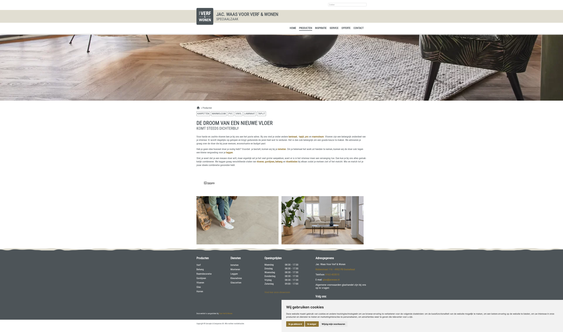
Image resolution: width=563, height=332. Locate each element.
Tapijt (261, 113)
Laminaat (249, 113)
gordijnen (269, 161)
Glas (198, 286)
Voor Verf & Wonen (225, 313)
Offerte (346, 27)
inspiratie (321, 27)
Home (293, 27)
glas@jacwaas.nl (331, 279)
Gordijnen (201, 278)
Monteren (235, 269)
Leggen (234, 273)
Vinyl (239, 113)
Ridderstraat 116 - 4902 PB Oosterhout (335, 269)
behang (279, 161)
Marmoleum (219, 113)
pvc (306, 136)
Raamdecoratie (204, 273)
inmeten (282, 149)
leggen (229, 152)
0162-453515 (332, 274)
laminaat (293, 136)
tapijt (301, 136)
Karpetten (203, 113)
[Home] (198, 108)
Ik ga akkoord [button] (295, 324)
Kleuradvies (236, 278)
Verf (198, 264)
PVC (231, 113)
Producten (305, 27)
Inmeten (234, 264)
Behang (200, 269)
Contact (358, 27)
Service (334, 27)
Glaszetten (235, 282)
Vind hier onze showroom (277, 292)
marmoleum (318, 136)
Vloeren (200, 282)
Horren (199, 291)
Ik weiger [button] (311, 324)
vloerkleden (292, 161)
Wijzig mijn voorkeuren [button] (333, 324)
